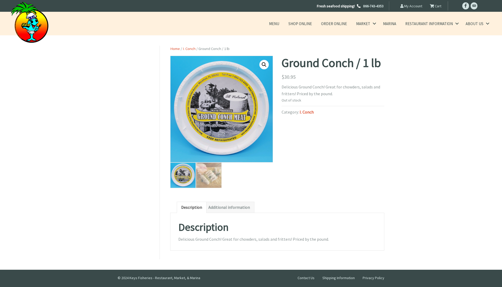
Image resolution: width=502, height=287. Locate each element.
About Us (474, 23)
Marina (389, 23)
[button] (374, 24)
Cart (437, 6)
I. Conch (189, 48)
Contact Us (306, 277)
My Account (412, 6)
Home (175, 48)
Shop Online (300, 23)
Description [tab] (191, 207)
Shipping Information (338, 277)
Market (363, 23)
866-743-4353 (373, 6)
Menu (274, 23)
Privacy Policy (373, 277)
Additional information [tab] (229, 207)
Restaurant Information (429, 23)
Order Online (334, 23)
